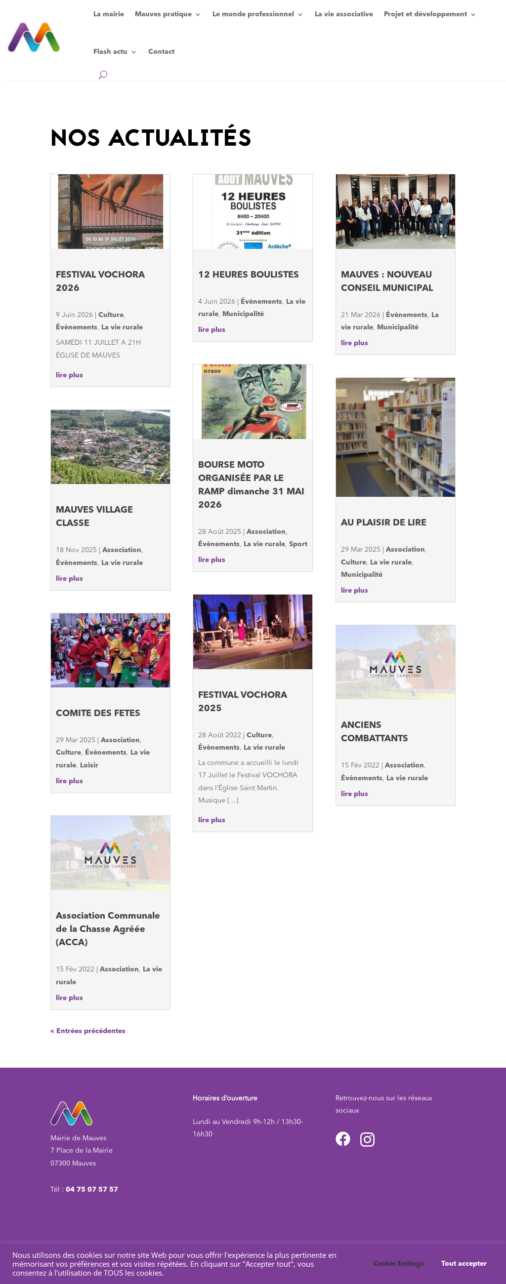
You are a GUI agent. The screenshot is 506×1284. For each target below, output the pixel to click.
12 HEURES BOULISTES (248, 275)
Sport (298, 544)
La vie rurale (122, 327)
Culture (111, 315)
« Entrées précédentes (88, 1031)
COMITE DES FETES (98, 713)
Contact (161, 51)
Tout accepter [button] (464, 1263)
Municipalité (243, 314)
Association (121, 550)
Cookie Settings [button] (398, 1264)
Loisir (89, 765)
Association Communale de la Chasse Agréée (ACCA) (108, 929)
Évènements (76, 327)
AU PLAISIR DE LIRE (383, 523)
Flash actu (110, 51)
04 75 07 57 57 (92, 1189)
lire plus (69, 375)
